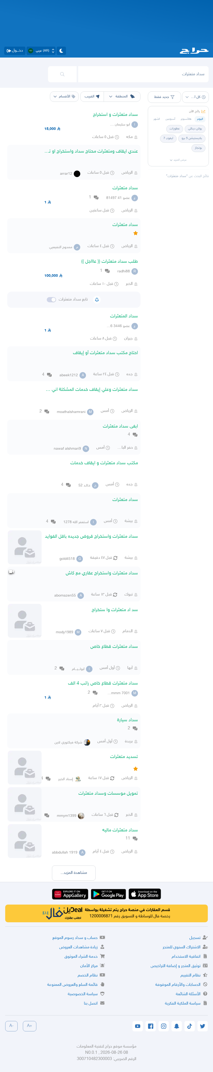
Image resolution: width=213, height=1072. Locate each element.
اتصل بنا (91, 1003)
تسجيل (195, 938)
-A (11, 1026)
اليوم (200, 119)
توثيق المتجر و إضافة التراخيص (176, 966)
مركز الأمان (89, 966)
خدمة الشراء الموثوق (81, 956)
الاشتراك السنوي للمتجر (182, 947)
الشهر (157, 119)
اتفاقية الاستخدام (186, 956)
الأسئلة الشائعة (188, 994)
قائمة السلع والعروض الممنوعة (72, 984)
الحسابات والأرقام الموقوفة (178, 984)
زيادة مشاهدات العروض (78, 947)
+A (29, 1026)
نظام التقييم (191, 975)
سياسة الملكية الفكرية (183, 1003)
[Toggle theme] (61, 50)
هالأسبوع (186, 119)
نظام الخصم (88, 975)
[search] (62, 74)
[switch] (51, 299)
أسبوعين (170, 119)
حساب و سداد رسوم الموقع (75, 938)
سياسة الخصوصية (83, 994)
